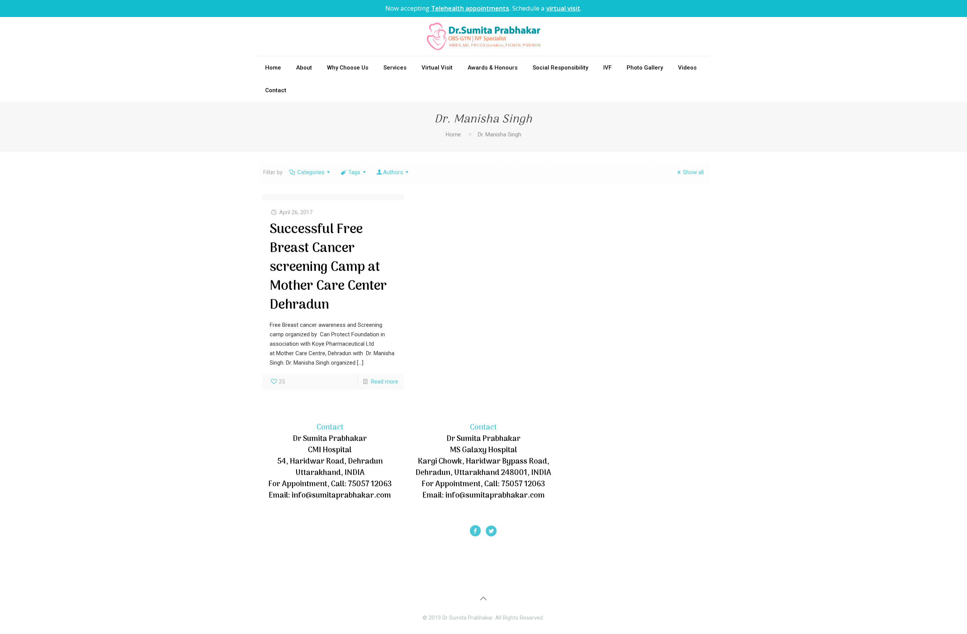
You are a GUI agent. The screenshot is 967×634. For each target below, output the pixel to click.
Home (453, 134)
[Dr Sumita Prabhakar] (483, 36)
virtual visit (563, 8)
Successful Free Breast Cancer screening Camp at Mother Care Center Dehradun (328, 267)
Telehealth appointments (470, 8)
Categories (310, 172)
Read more (384, 381)
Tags (354, 172)
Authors (393, 172)
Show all (693, 172)
